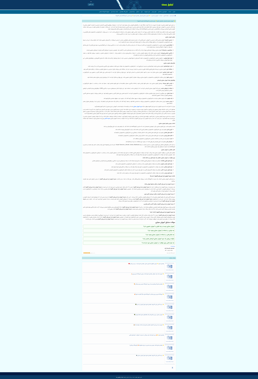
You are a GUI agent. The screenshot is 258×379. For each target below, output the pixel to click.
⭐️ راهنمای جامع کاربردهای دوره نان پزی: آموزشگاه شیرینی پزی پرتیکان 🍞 (149, 284)
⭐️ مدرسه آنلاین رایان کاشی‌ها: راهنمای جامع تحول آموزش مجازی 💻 (150, 355)
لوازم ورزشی (154, 12)
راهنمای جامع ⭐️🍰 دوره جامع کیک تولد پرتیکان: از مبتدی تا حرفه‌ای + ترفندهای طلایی (146, 335)
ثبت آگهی (91, 4)
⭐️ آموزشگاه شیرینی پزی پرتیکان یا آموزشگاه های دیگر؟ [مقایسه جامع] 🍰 (149, 294)
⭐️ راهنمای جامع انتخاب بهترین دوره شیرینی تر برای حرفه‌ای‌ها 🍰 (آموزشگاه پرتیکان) (147, 345)
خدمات (169, 12)
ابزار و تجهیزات (147, 12)
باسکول (137, 12)
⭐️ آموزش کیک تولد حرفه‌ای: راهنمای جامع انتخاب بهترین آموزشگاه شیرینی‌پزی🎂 (147, 274)
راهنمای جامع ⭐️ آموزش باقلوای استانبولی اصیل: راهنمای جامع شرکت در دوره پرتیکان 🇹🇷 (146, 264)
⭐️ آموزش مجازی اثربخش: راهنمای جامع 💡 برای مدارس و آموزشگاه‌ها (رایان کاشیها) (133, 15)
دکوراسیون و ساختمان (162, 12)
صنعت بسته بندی (114, 12)
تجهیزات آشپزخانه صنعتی (104, 12)
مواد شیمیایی (132, 12)
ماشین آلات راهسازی (124, 12)
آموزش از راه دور (155, 15)
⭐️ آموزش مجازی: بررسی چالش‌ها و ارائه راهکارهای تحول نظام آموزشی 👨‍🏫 (149, 314)
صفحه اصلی (166, 15)
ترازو (142, 12)
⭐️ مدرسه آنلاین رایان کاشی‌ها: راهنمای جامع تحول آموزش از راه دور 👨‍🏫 (149, 304)
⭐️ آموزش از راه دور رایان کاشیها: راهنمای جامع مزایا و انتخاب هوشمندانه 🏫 (149, 325)
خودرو (174, 12)
